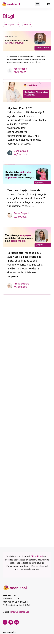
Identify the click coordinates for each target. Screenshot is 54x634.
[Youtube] (10, 622)
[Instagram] (16, 622)
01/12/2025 (20, 72)
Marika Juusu (21, 151)
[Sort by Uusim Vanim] (27, 24)
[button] (37, 4)
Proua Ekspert (21, 213)
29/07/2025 (20, 154)
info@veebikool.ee (19, 612)
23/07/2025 (20, 217)
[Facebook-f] (5, 622)
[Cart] (48, 4)
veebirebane (20, 69)
